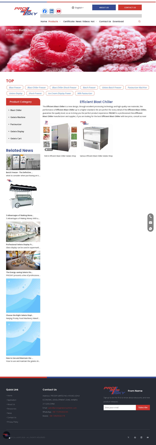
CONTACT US (130, 7)
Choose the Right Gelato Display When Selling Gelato (20, 312)
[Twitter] (128, 437)
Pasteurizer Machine (137, 87)
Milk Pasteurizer (84, 93)
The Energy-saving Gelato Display (20, 269)
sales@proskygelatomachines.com (62, 408)
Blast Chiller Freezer (36, 87)
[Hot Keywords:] (139, 21)
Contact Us (11, 417)
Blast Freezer (15, 87)
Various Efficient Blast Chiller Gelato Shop (96, 156)
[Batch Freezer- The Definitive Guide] (23, 166)
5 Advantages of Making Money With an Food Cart (20, 212)
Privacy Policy (12, 422)
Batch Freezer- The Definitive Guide (20, 169)
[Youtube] (59, 11)
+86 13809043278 (57, 416)
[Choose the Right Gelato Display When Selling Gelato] (23, 308)
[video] (60, 136)
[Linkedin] (52, 11)
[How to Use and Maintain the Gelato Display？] (23, 351)
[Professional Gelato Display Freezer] (23, 238)
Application (11, 400)
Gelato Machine (17, 117)
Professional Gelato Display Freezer (20, 241)
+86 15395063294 (60, 412)
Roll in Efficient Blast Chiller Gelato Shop (60, 156)
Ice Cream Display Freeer (59, 93)
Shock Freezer (35, 93)
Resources (11, 408)
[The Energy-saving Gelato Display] (23, 266)
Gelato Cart (16, 138)
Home (9, 395)
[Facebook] (45, 11)
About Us (11, 404)
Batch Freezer (89, 87)
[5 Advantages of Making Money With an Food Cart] (23, 209)
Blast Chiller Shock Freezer (64, 87)
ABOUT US (104, 7)
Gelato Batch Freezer (111, 87)
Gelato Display (15, 93)
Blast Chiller (16, 110)
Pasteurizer (16, 124)
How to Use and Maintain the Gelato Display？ (20, 354)
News (9, 413)
